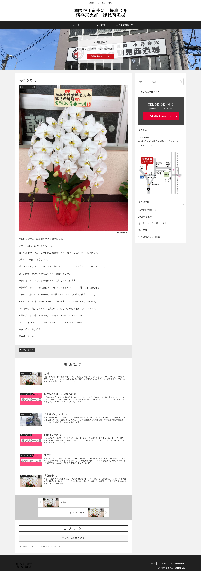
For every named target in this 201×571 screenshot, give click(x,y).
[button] (180, 81)
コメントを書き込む (73, 538)
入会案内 (162, 563)
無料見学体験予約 (176, 563)
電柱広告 (142, 230)
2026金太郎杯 (145, 216)
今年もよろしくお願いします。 (153, 223)
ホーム (152, 563)
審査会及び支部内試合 (149, 236)
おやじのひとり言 (28, 350)
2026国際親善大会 (147, 210)
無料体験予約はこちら (161, 116)
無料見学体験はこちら (100, 56)
